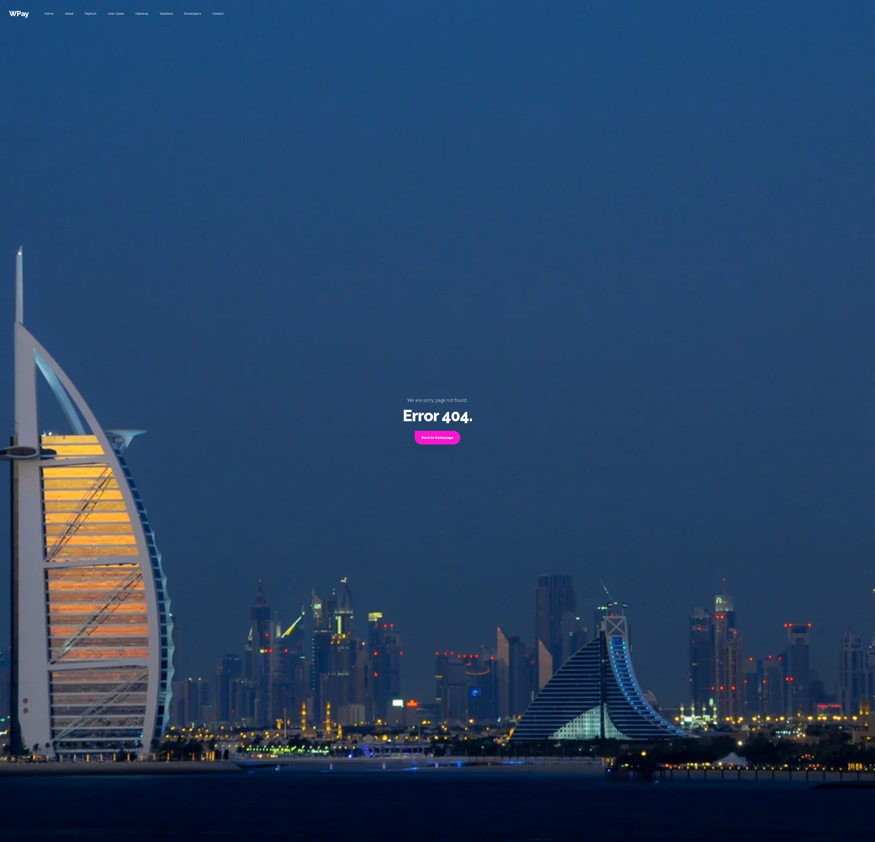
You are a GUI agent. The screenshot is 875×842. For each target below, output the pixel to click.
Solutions (166, 13)
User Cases (116, 13)
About (69, 13)
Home (49, 13)
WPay (19, 13)
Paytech (90, 13)
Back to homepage (437, 437)
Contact (218, 13)
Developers (192, 13)
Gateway (141, 13)
